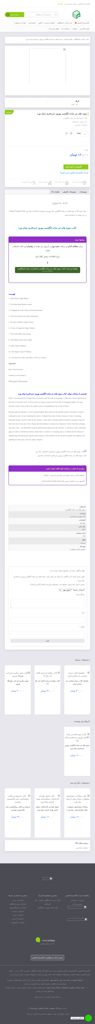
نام (83, 613)
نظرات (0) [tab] (55, 192)
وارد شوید (72, 4)
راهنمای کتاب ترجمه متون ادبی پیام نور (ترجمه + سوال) (64, 475)
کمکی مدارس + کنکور (46, 23)
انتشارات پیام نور (82, 848)
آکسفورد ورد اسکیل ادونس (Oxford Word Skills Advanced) (63, 481)
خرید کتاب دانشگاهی (64, 23)
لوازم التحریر (84, 29)
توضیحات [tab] (83, 192)
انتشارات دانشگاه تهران (17, 908)
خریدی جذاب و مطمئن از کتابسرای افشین (47, 958)
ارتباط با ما (66, 29)
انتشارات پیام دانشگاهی (17, 904)
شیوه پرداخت (77, 904)
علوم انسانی (67, 39)
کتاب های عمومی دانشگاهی (47, 908)
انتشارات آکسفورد (17, 922)
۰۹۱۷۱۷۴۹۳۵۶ (48, 940)
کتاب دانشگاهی (79, 39)
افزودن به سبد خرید (73, 167)
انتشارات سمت (17, 900)
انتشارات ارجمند (18, 919)
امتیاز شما (78, 589)
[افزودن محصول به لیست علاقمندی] (25, 102)
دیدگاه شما (80, 595)
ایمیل (82, 627)
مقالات (74, 29)
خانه (87, 39)
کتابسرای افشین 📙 (82, 23)
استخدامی (32, 23)
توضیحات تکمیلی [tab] (69, 192)
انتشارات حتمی (17, 915)
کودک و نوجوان (20, 23)
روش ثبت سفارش (77, 900)
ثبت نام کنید (61, 4)
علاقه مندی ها (54, 29)
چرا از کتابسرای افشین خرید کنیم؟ (74, 173)
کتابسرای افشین (84, 4)
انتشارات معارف (18, 911)
